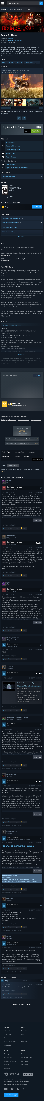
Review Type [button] (6, 452)
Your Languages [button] (12, 465)
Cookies (6, 1064)
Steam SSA (7, 1034)
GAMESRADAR (5, 255)
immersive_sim (11, 774)
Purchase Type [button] (19, 452)
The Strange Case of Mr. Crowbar (17, 717)
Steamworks (8, 1038)
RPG (3, 62)
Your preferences (36, 420)
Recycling (24, 1041)
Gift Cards (7, 1045)
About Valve (25, 1031)
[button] (4, 9)
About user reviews (23, 420)
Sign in (3, 111)
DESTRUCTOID (5, 261)
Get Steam (24, 1054)
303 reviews (9, 668)
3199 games (9, 719)
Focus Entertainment (15, 40)
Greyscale (9, 898)
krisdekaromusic (11, 831)
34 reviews (9, 900)
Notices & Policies (10, 1061)
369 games (9, 538)
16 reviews (9, 776)
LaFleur (8, 481)
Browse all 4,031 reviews (22, 1004)
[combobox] (23, 3)
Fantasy (19, 62)
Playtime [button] (17, 456)
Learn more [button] (37, 207)
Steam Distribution (10, 1041)
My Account (25, 1064)
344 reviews (9, 585)
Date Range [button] (5, 456)
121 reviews (18, 640)
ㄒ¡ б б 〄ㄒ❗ (11, 666)
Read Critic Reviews (19, 406)
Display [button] (26, 456)
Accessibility (8, 1057)
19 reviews (9, 483)
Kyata (8, 583)
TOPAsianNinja (11, 536)
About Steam (8, 1031)
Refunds (7, 1068)
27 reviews (9, 938)
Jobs (22, 1034)
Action (11, 62)
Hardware (24, 1038)
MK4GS (8, 936)
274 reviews (19, 719)
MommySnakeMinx (12, 638)
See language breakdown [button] (8, 420)
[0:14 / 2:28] (22, 86)
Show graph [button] (36, 459)
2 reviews (9, 833)
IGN (2, 249)
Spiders (10, 38)
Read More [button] (37, 520)
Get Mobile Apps (11, 1095)
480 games (9, 640)
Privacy (6, 1054)
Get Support (25, 1061)
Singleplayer (29, 62)
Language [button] (32, 452)
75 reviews (18, 538)
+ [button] (37, 62)
